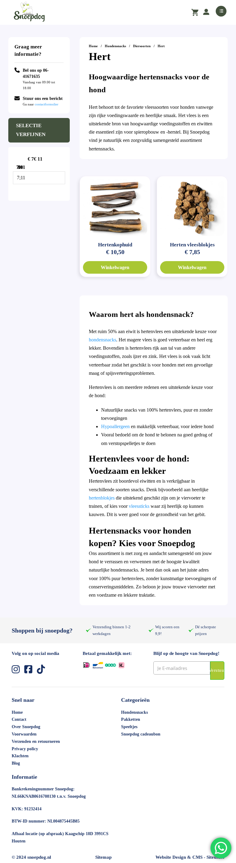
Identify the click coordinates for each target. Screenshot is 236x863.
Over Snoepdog (26, 726)
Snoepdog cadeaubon (140, 734)
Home (93, 46)
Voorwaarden (24, 734)
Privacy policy (25, 749)
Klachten (20, 756)
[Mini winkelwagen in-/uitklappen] (195, 12)
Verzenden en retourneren (36, 741)
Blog (16, 763)
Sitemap (103, 857)
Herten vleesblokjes (192, 245)
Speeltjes (129, 726)
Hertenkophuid (115, 245)
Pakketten (130, 719)
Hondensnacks (115, 46)
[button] (118, 12)
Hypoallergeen (115, 426)
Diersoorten (142, 46)
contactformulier (46, 104)
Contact (19, 719)
